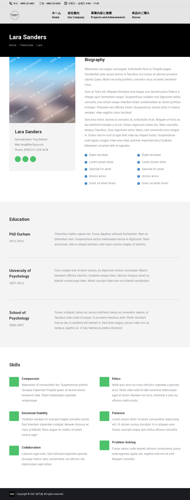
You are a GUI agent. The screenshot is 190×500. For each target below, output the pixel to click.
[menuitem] (56, 16)
